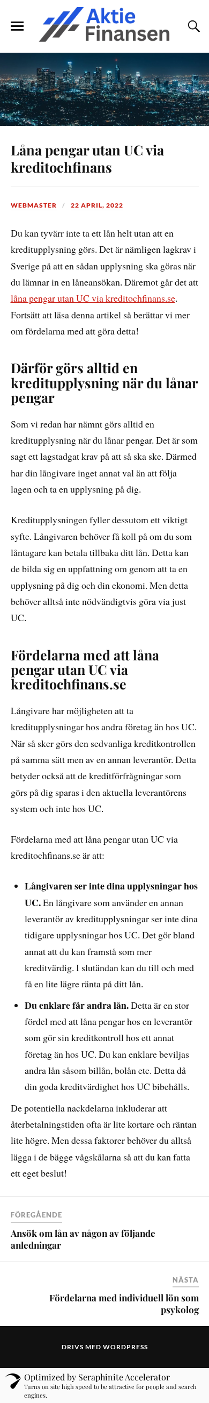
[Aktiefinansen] (104, 25)
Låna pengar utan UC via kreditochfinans (87, 158)
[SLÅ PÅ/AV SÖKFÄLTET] (192, 26)
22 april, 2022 (97, 205)
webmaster (34, 205)
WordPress (125, 1347)
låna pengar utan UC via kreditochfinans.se (93, 297)
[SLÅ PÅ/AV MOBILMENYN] (17, 26)
